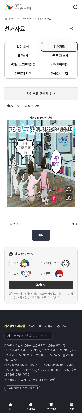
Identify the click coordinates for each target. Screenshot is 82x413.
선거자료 (59, 47)
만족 (16, 263)
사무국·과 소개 (59, 56)
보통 (16, 273)
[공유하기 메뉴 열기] (71, 28)
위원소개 (22, 56)
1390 (45, 380)
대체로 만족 (52, 263)
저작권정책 (34, 326)
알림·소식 (23, 47)
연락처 (48, 326)
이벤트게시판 (22, 74)
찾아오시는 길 (59, 74)
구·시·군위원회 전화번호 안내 (22, 388)
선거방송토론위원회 (22, 65)
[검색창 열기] (75, 7)
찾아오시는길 (64, 326)
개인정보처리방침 (14, 326)
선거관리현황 (59, 65)
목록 (41, 235)
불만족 (49, 273)
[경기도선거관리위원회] (25, 7)
